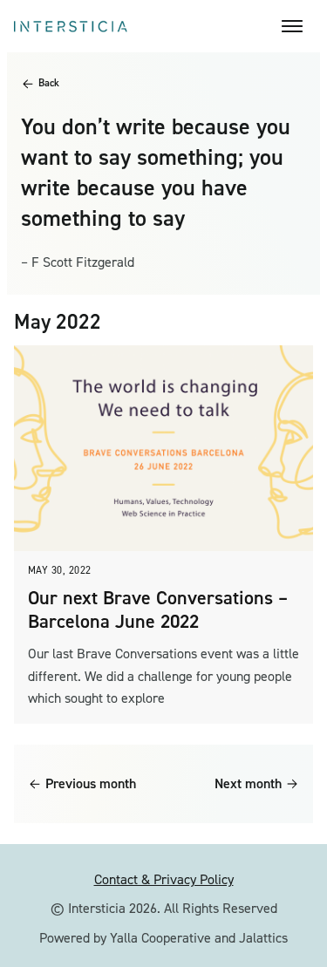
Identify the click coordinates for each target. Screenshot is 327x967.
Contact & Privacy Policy (164, 879)
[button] (297, 26)
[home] (148, 26)
